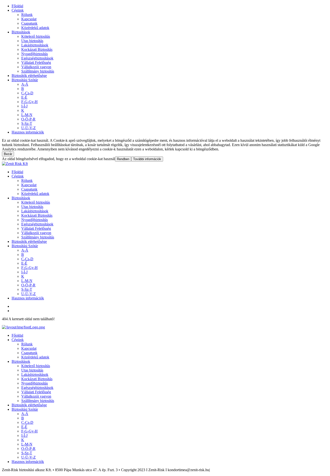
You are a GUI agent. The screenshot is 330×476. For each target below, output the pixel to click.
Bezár (8, 154)
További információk (147, 159)
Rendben (123, 159)
